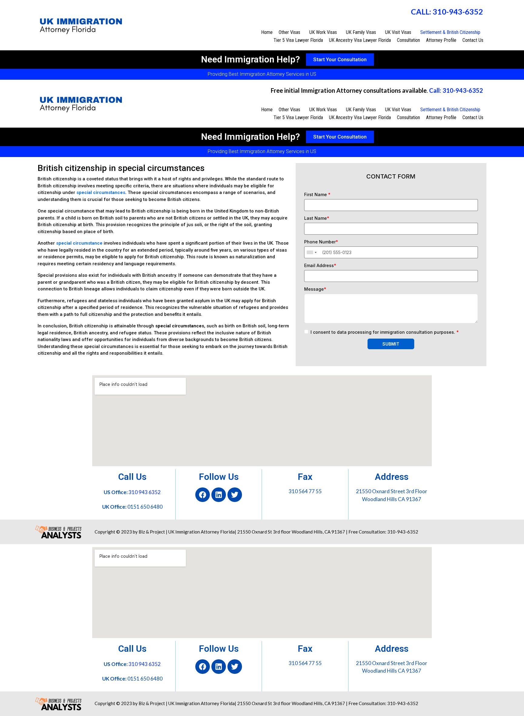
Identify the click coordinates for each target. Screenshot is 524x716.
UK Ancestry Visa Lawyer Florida (360, 40)
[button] (291, 32)
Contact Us (472, 40)
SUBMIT (390, 343)
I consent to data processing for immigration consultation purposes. (385, 332)
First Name (317, 194)
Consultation (408, 40)
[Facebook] (202, 494)
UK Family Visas (361, 32)
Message (315, 289)
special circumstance (79, 243)
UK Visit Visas (398, 32)
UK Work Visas (323, 32)
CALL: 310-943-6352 (447, 11)
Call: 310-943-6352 (456, 90)
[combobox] (311, 252)
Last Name (316, 218)
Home (267, 32)
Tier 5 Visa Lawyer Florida (298, 40)
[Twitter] (234, 494)
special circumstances (100, 192)
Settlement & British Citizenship (450, 32)
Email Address (320, 265)
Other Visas (289, 32)
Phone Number (321, 242)
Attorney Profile (441, 40)
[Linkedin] (218, 494)
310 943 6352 (145, 492)
